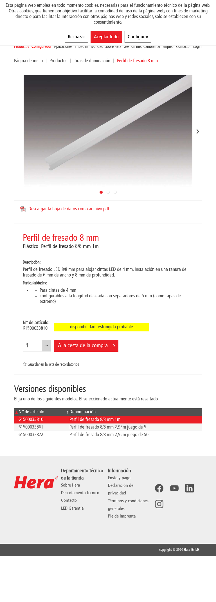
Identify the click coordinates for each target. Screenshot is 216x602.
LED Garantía (72, 508)
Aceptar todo (106, 36)
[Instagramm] (159, 504)
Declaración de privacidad (120, 489)
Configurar (138, 36)
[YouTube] (174, 488)
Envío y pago (119, 478)
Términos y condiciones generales (128, 505)
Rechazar (76, 36)
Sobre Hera (70, 485)
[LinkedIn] (189, 488)
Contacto (69, 500)
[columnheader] (39, 412)
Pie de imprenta (122, 516)
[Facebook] (159, 488)
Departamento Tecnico (80, 493)
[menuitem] (23, 47)
